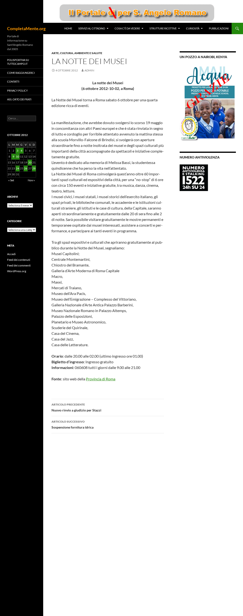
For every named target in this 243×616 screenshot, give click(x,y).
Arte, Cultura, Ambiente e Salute (76, 53)
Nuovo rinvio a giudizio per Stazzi (76, 407)
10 (17, 156)
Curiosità (192, 28)
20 (30, 162)
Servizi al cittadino (91, 28)
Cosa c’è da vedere (127, 28)
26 (25, 168)
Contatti (13, 81)
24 (17, 168)
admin (89, 70)
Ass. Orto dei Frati (19, 99)
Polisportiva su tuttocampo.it (18, 61)
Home (68, 28)
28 (34, 168)
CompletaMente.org (26, 28)
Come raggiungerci (21, 72)
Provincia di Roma (100, 379)
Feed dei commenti (19, 265)
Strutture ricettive (163, 28)
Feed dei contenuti (18, 259)
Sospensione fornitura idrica (72, 424)
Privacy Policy (17, 90)
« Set (11, 180)
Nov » (31, 180)
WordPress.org (16, 271)
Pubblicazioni (219, 28)
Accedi (11, 254)
